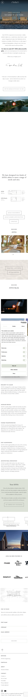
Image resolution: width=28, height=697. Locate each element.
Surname (3, 627)
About (3, 666)
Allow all (14, 365)
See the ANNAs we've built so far (14, 89)
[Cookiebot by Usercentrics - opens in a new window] (21, 322)
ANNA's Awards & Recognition (14, 217)
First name (4, 622)
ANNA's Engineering (14, 212)
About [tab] (23, 326)
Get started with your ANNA (14, 504)
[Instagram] (2, 691)
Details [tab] (14, 326)
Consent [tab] (5, 326)
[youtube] (5, 691)
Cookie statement (4, 685)
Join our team (4, 678)
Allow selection (14, 369)
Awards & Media (5, 669)
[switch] (25, 352)
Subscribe (14, 641)
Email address (5, 632)
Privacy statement (4, 683)
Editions (3, 655)
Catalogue (14, 221)
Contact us (3, 676)
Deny (14, 373)
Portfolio (4, 662)
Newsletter (3, 680)
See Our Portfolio (14, 272)
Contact (3, 673)
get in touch (6, 166)
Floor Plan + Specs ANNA (14, 268)
